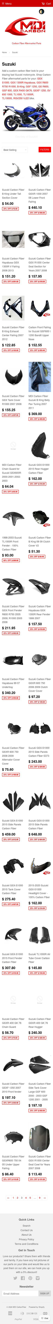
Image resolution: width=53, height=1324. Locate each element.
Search (26, 1225)
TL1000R (28, 94)
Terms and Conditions (26, 1244)
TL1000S (7, 98)
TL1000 (18, 94)
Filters (44, 149)
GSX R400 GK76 (22, 90)
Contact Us (27, 1230)
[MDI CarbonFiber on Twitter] (15, 1278)
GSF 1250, (32, 86)
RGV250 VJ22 (21, 98)
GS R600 (43, 86)
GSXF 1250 (39, 90)
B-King (20, 86)
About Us (26, 1234)
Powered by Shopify (37, 1307)
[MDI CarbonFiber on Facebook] (23, 1278)
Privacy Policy (26, 1239)
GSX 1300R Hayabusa (22, 82)
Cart (48, 3)
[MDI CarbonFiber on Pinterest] (30, 1278)
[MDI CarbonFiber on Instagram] (38, 1278)
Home (4, 52)
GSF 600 (7, 90)
